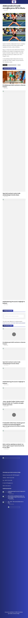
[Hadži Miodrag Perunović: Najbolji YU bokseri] (14, 249)
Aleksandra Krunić (12, 65)
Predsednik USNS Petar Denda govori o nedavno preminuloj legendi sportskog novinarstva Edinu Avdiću (14, 424)
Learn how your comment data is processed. (14, 323)
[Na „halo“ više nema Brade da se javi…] (5, 503)
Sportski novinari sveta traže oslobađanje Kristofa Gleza (11, 194)
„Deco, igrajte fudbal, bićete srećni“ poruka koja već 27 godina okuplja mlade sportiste (13, 403)
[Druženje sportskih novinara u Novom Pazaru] (14, 77)
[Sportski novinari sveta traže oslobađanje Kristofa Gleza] (14, 141)
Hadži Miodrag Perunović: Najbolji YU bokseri (14, 302)
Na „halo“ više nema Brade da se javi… (15, 502)
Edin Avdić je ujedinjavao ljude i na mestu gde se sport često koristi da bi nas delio (13, 445)
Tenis (19, 65)
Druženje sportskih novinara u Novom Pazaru (14, 86)
